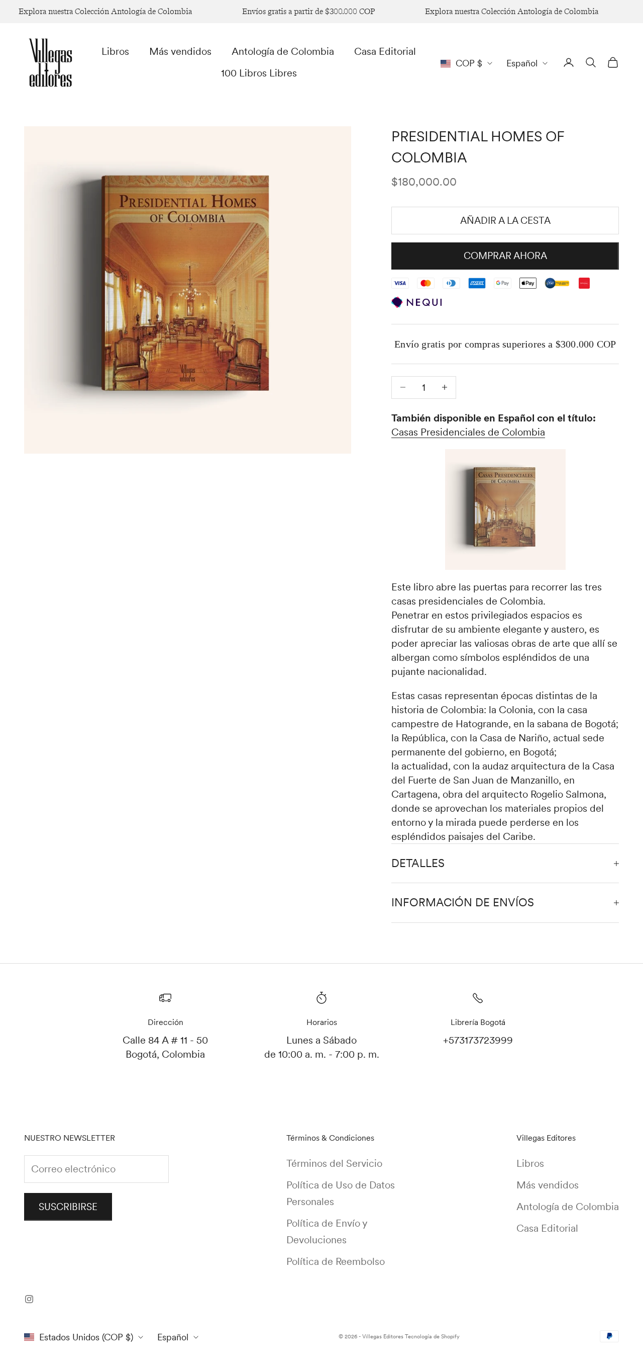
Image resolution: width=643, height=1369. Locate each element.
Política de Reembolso (335, 1261)
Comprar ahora (505, 256)
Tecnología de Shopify (432, 1336)
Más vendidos (180, 51)
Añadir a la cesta (505, 220)
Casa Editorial (385, 51)
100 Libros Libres (259, 73)
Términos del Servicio (334, 1163)
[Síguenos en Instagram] (29, 1299)
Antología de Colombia (283, 51)
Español (522, 63)
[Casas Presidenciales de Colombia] (505, 509)
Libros (115, 51)
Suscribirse (68, 1207)
